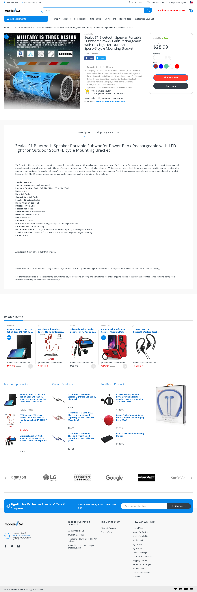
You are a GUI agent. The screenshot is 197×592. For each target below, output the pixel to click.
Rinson (72, 325)
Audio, (110, 70)
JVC (39, 325)
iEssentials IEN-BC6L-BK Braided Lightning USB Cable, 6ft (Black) (82, 396)
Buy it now (171, 86)
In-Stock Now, (104, 79)
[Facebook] (5, 546)
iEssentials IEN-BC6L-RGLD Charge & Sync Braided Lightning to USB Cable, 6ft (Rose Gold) (81, 416)
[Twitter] (12, 546)
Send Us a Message (21, 535)
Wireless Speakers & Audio (120, 87)
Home (6, 27)
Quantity (156, 53)
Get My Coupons (179, 506)
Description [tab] (84, 132)
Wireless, (105, 87)
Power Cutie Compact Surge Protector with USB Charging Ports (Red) (130, 417)
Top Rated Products (113, 384)
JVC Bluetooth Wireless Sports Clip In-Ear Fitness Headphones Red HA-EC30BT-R (50, 330)
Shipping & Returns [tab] (108, 132)
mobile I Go (11, 325)
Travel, (98, 87)
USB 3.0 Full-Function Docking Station (130, 434)
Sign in (183, 2)
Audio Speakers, (120, 70)
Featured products (16, 384)
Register (174, 2)
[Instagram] (18, 546)
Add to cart (172, 77)
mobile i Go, (115, 79)
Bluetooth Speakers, (121, 73)
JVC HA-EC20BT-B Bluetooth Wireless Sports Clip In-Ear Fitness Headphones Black (145, 330)
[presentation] (5, 478)
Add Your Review (91, 53)
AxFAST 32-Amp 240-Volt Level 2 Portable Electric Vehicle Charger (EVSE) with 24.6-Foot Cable (129, 398)
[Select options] (30, 366)
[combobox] (96, 10)
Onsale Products (62, 384)
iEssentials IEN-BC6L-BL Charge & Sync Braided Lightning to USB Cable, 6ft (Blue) (81, 437)
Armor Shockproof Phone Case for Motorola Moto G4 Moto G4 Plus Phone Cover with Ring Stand (114, 330)
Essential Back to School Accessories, (115, 76)
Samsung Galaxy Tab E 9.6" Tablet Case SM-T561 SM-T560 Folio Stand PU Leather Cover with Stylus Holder (20, 330)
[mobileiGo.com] (12, 10)
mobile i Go (88, 34)
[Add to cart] (93, 366)
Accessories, (102, 70)
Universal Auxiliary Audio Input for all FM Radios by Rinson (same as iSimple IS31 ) (82, 330)
